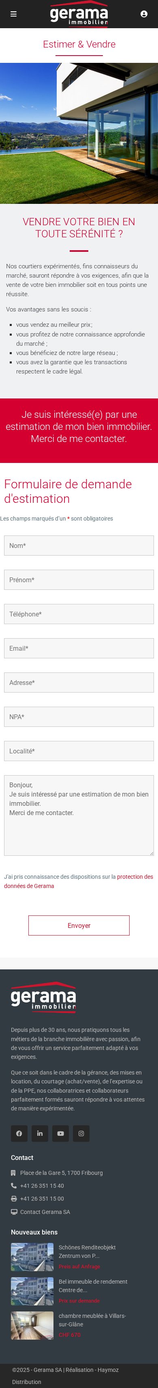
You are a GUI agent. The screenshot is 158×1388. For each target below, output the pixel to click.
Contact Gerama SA (45, 1212)
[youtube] (60, 1133)
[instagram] (81, 1133)
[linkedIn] (40, 1133)
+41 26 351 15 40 (42, 1186)
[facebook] (19, 1133)
